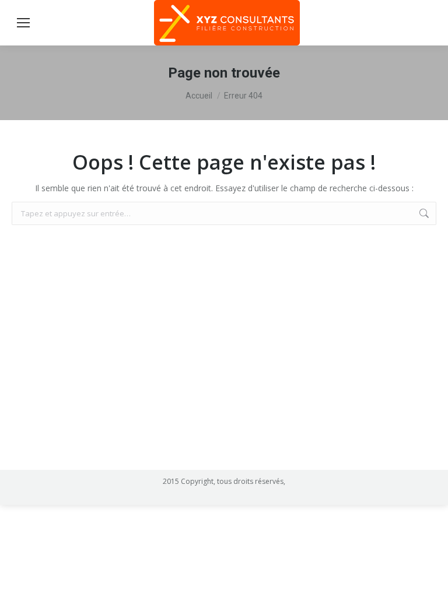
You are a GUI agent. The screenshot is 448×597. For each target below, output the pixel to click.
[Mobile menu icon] (23, 22)
